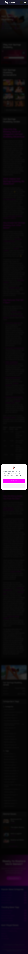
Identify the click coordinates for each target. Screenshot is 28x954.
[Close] (24, 467)
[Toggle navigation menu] (25, 2)
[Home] (10, 2)
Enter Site (14, 481)
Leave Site (14, 486)
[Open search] (21, 2)
